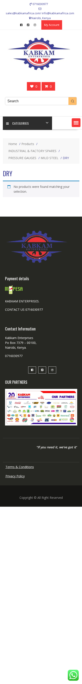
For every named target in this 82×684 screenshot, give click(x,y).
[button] (76, 122)
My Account (51, 25)
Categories (20, 123)
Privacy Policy (15, 476)
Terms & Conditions (19, 467)
